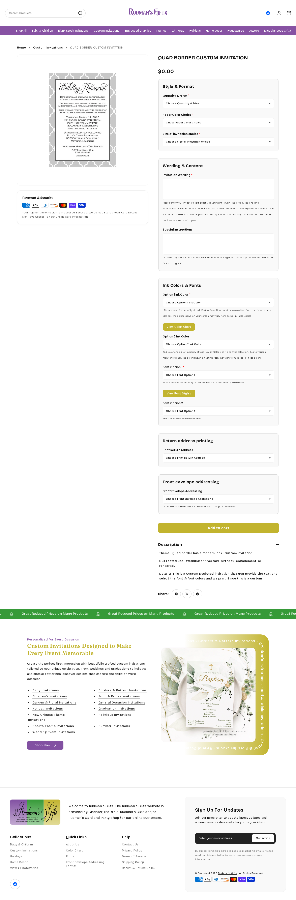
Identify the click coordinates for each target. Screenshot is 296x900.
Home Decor (19, 862)
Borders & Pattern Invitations (122, 690)
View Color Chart (179, 327)
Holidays (16, 856)
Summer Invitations (114, 726)
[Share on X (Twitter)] (186, 593)
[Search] (80, 13)
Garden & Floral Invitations (54, 702)
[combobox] (40, 13)
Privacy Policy (132, 850)
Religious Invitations (115, 715)
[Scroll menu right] (290, 30)
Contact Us (130, 844)
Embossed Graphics (138, 30)
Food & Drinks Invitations (119, 696)
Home (21, 47)
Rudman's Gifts (227, 873)
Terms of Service (134, 856)
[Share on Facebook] (176, 593)
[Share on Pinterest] (197, 593)
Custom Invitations (48, 47)
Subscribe (263, 838)
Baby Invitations (45, 690)
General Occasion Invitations (121, 702)
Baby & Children (21, 844)
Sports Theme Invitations (53, 726)
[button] (42, 30)
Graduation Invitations (116, 709)
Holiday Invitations (47, 709)
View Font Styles (179, 393)
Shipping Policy (133, 862)
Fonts (70, 856)
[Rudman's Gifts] (35, 812)
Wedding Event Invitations (53, 732)
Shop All (21, 30)
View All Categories (24, 868)
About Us (72, 844)
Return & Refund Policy (138, 868)
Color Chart (74, 850)
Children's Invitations (49, 696)
